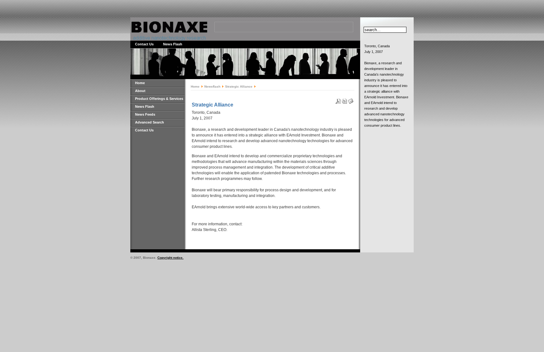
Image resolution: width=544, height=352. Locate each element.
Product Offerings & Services (159, 99)
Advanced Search (149, 122)
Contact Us (144, 44)
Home (140, 83)
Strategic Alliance (238, 86)
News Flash (172, 44)
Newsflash (212, 86)
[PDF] (338, 100)
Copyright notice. (170, 257)
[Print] (344, 100)
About (140, 91)
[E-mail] (350, 100)
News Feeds (145, 114)
